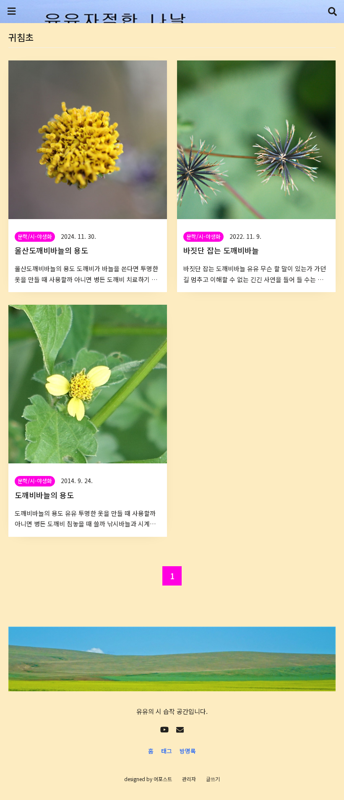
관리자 (189, 778)
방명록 (188, 751)
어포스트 (163, 778)
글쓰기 (213, 778)
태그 (166, 751)
